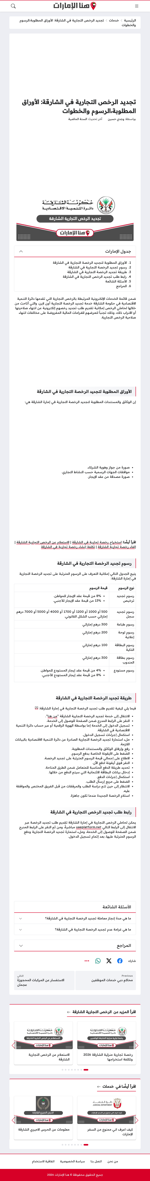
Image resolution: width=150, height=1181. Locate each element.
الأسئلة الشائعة (118, 281)
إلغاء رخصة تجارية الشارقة (117, 547)
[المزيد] (86, 961)
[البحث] (13, 6)
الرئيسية (130, 20)
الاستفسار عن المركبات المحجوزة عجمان (40, 982)
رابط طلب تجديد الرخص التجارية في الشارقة (97, 277)
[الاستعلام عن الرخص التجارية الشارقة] (43, 1043)
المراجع (123, 286)
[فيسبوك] (119, 961)
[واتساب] (97, 961)
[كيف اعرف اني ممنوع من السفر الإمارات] (106, 1118)
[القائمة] (137, 6)
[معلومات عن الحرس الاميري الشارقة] (43, 1118)
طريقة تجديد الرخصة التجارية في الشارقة (99, 272)
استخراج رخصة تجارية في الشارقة (97, 542)
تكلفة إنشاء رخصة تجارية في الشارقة (68, 547)
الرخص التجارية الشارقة (92, 1012)
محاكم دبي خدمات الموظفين (112, 980)
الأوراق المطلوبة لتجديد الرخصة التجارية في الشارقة (92, 263)
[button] (86, 1070)
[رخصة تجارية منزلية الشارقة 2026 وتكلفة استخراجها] (106, 1043)
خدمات (114, 20)
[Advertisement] (75, 65)
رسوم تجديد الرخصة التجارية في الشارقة (99, 267)
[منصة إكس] (108, 961)
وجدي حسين (116, 119)
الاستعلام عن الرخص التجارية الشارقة (42, 542)
